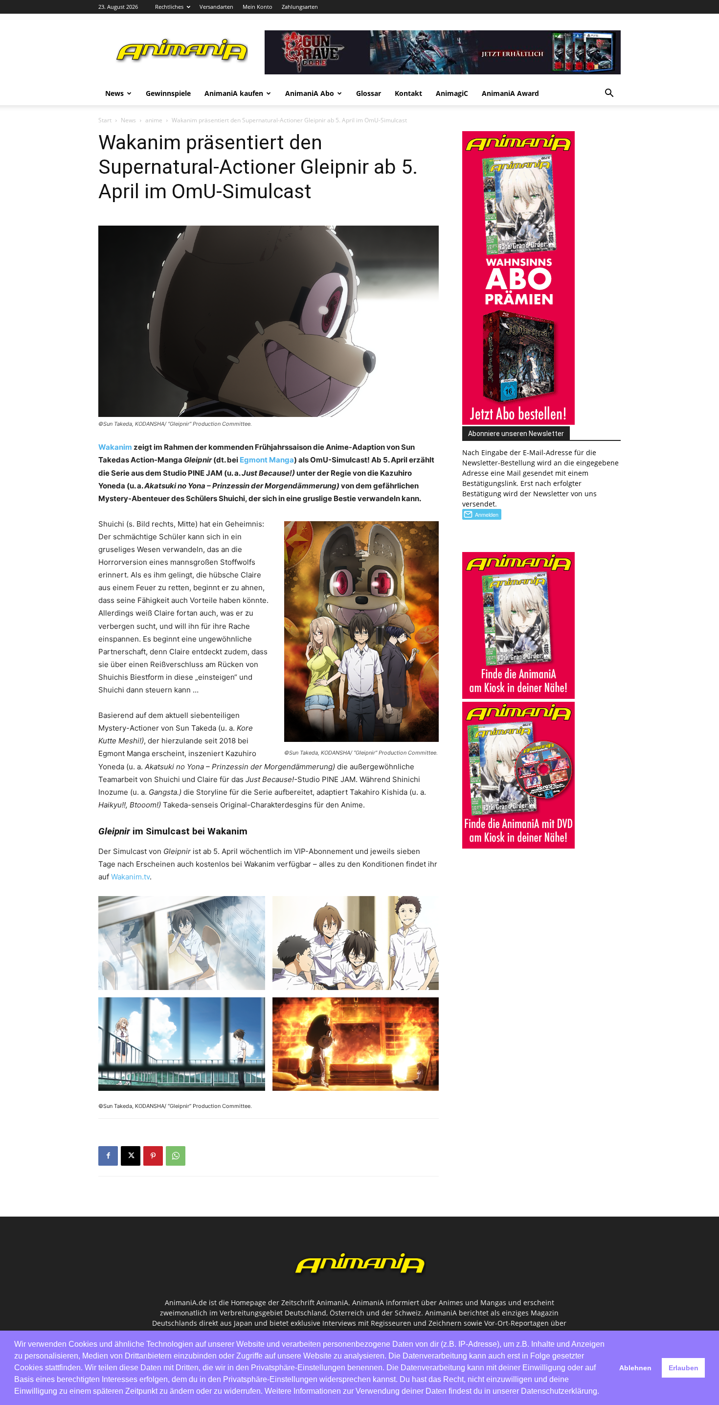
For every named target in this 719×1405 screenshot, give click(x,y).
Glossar (368, 93)
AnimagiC (452, 93)
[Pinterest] (153, 1156)
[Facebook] (108, 1156)
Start (105, 120)
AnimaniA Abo (309, 93)
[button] (609, 94)
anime (153, 120)
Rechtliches (169, 6)
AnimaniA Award (510, 93)
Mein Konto (257, 6)
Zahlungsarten (300, 6)
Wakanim (115, 447)
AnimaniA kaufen (233, 93)
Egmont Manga (267, 459)
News (114, 93)
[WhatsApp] (175, 1156)
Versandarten (216, 6)
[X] (130, 1156)
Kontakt (408, 93)
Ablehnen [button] (635, 1368)
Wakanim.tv (130, 876)
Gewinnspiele (168, 93)
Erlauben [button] (683, 1368)
